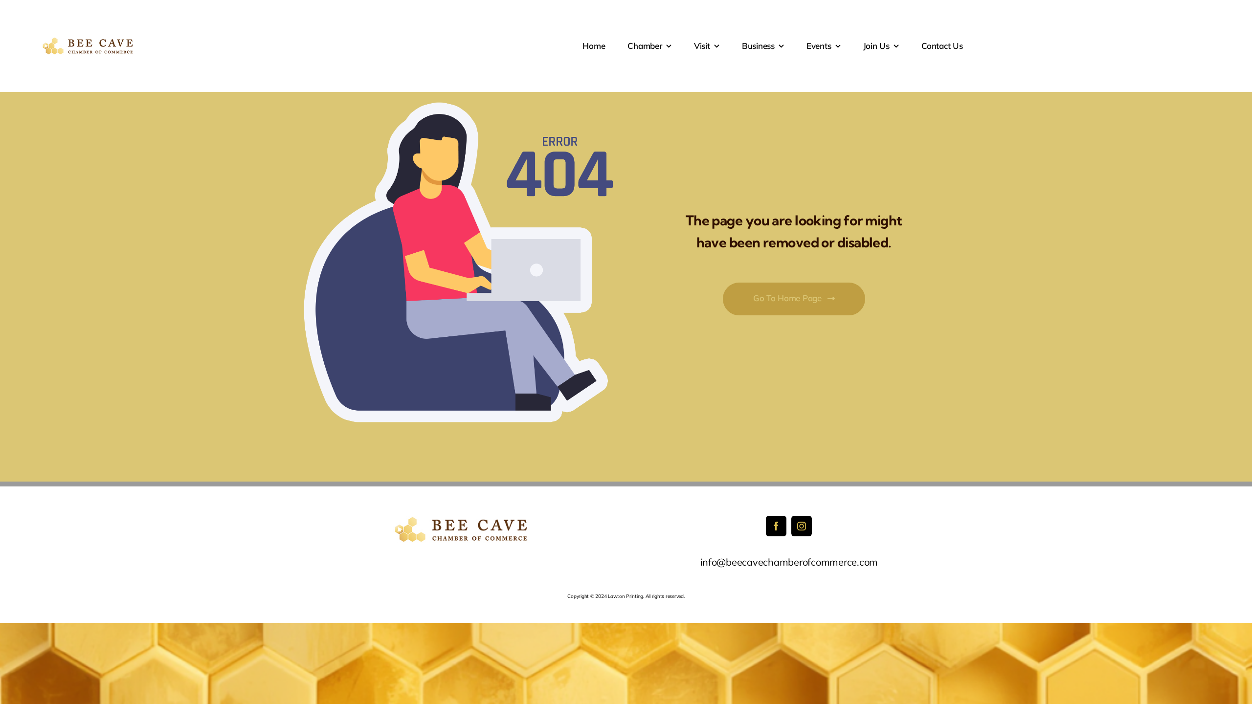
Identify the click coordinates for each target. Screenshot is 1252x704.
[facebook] (776, 526)
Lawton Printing (625, 596)
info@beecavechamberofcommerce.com (789, 562)
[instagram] (801, 526)
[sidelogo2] (89, 41)
